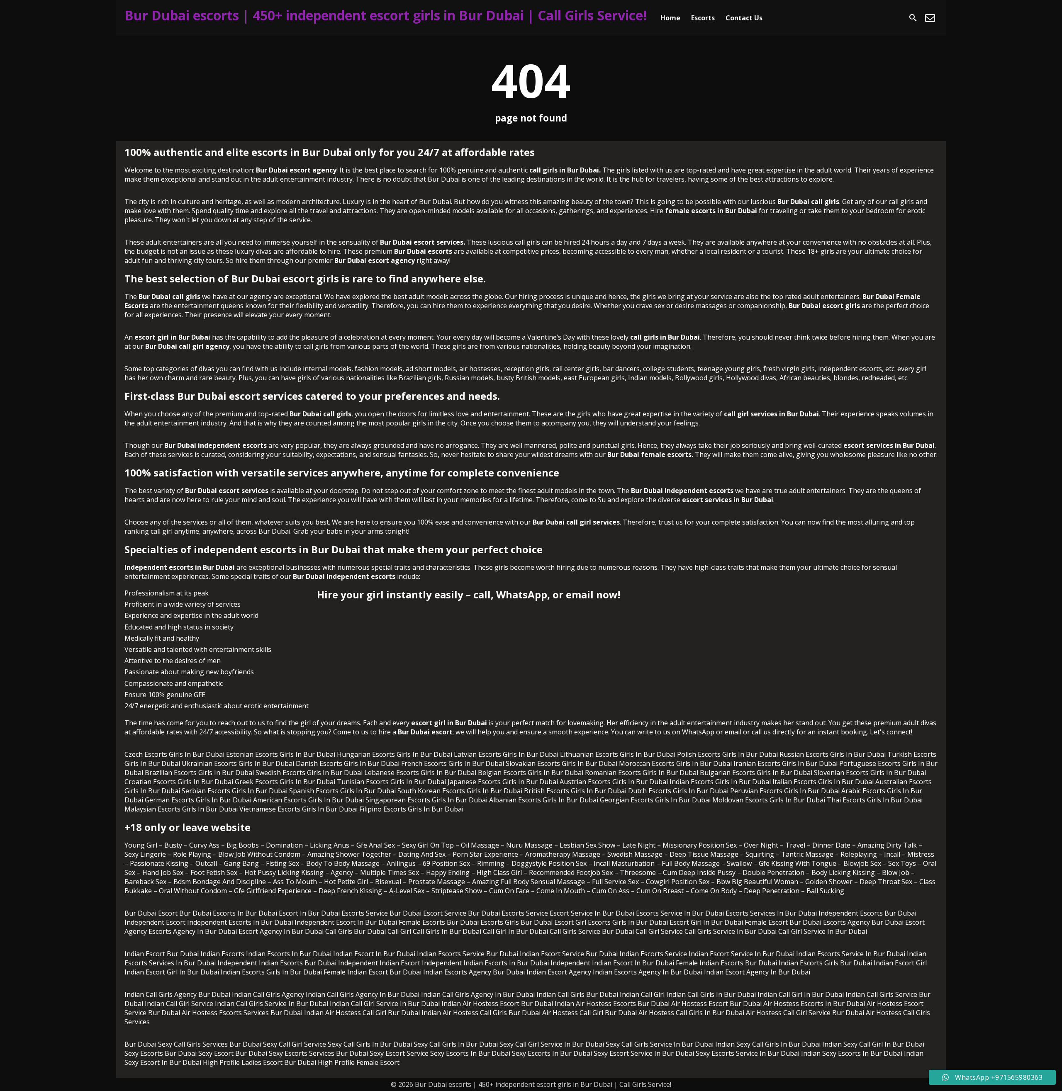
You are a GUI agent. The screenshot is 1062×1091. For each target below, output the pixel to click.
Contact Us (744, 17)
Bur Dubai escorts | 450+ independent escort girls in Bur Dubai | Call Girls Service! (385, 15)
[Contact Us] (930, 17)
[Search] (913, 17)
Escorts (703, 17)
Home (670, 17)
